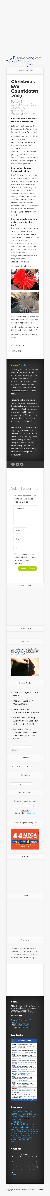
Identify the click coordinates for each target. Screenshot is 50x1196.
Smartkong (25, 1024)
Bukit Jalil (36, 1114)
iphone (30, 1127)
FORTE (32, 1125)
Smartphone (16, 1140)
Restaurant (23, 1137)
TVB (34, 1140)
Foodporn (16, 1121)
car (16, 1116)
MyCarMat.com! (18, 655)
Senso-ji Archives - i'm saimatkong (26, 1056)
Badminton (27, 1114)
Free (36, 1125)
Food (26, 1119)
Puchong (15, 1137)
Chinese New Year (27, 1116)
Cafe (13, 1116)
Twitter (22, 464)
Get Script (17, 1099)
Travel (25, 1139)
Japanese (14, 1129)
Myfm (22, 1133)
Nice (13, 317)
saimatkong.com (36, 1190)
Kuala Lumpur (29, 1129)
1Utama (19, 1112)
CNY (13, 1119)
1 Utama (13, 1111)
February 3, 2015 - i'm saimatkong (26, 1096)
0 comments (18, 109)
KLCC (23, 1129)
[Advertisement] (25, 30)
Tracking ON (30, 1099)
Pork (26, 1135)
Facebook (17, 464)
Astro (14, 1113)
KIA (20, 1129)
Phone (21, 1135)
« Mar (13, 1174)
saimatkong (23, 1026)
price (29, 1135)
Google (13, 464)
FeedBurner (31, 813)
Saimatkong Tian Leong (22, 1021)
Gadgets (14, 1127)
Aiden (24, 1111)
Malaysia (31, 1131)
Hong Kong (22, 1127)
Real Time (23, 1099)
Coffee (18, 1119)
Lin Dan (23, 1131)
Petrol (16, 1135)
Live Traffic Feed (24, 1041)
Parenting (28, 1133)
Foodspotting (20, 1124)
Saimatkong (18, 104)
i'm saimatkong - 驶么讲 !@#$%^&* (22, 1090)
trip (31, 1139)
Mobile (17, 1133)
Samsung (30, 1137)
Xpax (12, 1141)
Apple (30, 1111)
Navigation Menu (26, 71)
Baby (19, 1114)
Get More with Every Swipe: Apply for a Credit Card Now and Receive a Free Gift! (25, 721)
